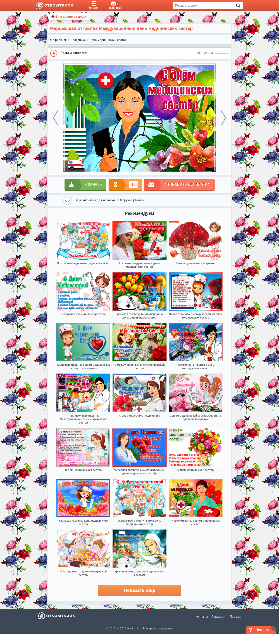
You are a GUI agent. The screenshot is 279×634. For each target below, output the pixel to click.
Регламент (219, 616)
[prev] (55, 117)
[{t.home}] (57, 616)
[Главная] (55, 5)
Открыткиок (58, 39)
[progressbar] (222, 53)
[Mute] (212, 53)
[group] (139, 53)
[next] (223, 117)
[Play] (53, 53)
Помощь (235, 616)
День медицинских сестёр (108, 39)
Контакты (202, 616)
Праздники (78, 39)
